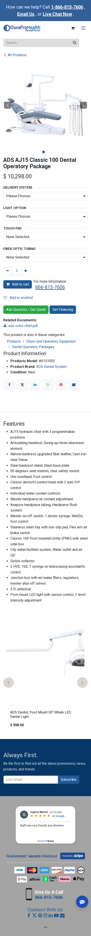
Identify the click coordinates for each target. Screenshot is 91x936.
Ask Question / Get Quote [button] (26, 309)
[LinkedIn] (35, 384)
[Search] (74, 43)
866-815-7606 (50, 287)
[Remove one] (7, 271)
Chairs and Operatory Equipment (51, 341)
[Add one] (25, 271)
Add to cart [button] (20, 284)
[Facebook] (9, 384)
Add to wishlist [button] (21, 298)
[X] (22, 384)
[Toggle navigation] (83, 28)
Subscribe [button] (68, 779)
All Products (17, 55)
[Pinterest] (61, 384)
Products (14, 341)
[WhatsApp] (48, 384)
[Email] (73, 384)
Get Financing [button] (62, 309)
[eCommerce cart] (72, 28)
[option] (45, 682)
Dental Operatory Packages (33, 347)
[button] (7, 105)
